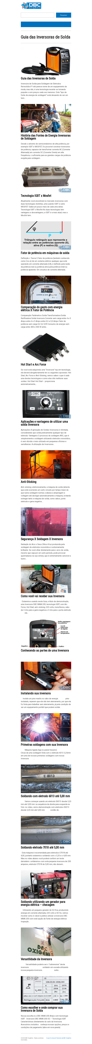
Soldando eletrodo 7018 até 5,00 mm (42, 847)
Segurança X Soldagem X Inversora (42, 539)
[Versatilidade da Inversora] (46, 955)
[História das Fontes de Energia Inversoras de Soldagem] (46, 132)
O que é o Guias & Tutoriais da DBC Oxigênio (58, 1038)
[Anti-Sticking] (46, 478)
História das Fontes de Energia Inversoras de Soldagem (46, 137)
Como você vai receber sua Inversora (42, 596)
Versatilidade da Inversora (36, 959)
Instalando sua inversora (36, 693)
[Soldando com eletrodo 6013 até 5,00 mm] (46, 792)
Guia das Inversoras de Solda (38, 78)
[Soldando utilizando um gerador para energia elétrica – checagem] (46, 898)
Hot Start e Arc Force (33, 364)
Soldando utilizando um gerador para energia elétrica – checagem (43, 903)
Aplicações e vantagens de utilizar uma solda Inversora (44, 423)
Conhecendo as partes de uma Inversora (45, 650)
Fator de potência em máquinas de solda (45, 253)
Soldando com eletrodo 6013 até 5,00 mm (45, 796)
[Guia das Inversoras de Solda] (46, 75)
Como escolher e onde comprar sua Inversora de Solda (42, 1009)
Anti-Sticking (28, 482)
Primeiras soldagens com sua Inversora (44, 744)
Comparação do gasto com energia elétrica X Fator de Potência (41, 308)
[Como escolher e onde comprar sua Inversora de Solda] (46, 1004)
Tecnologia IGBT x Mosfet (36, 195)
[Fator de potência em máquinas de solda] (46, 249)
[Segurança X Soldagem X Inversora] (46, 535)
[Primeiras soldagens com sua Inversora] (46, 741)
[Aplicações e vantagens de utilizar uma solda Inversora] (46, 418)
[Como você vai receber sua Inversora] (46, 592)
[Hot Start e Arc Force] (46, 361)
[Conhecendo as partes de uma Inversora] (46, 647)
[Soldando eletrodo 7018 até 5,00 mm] (46, 844)
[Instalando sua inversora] (46, 690)
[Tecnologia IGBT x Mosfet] (46, 192)
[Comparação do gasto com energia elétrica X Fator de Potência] (46, 303)
